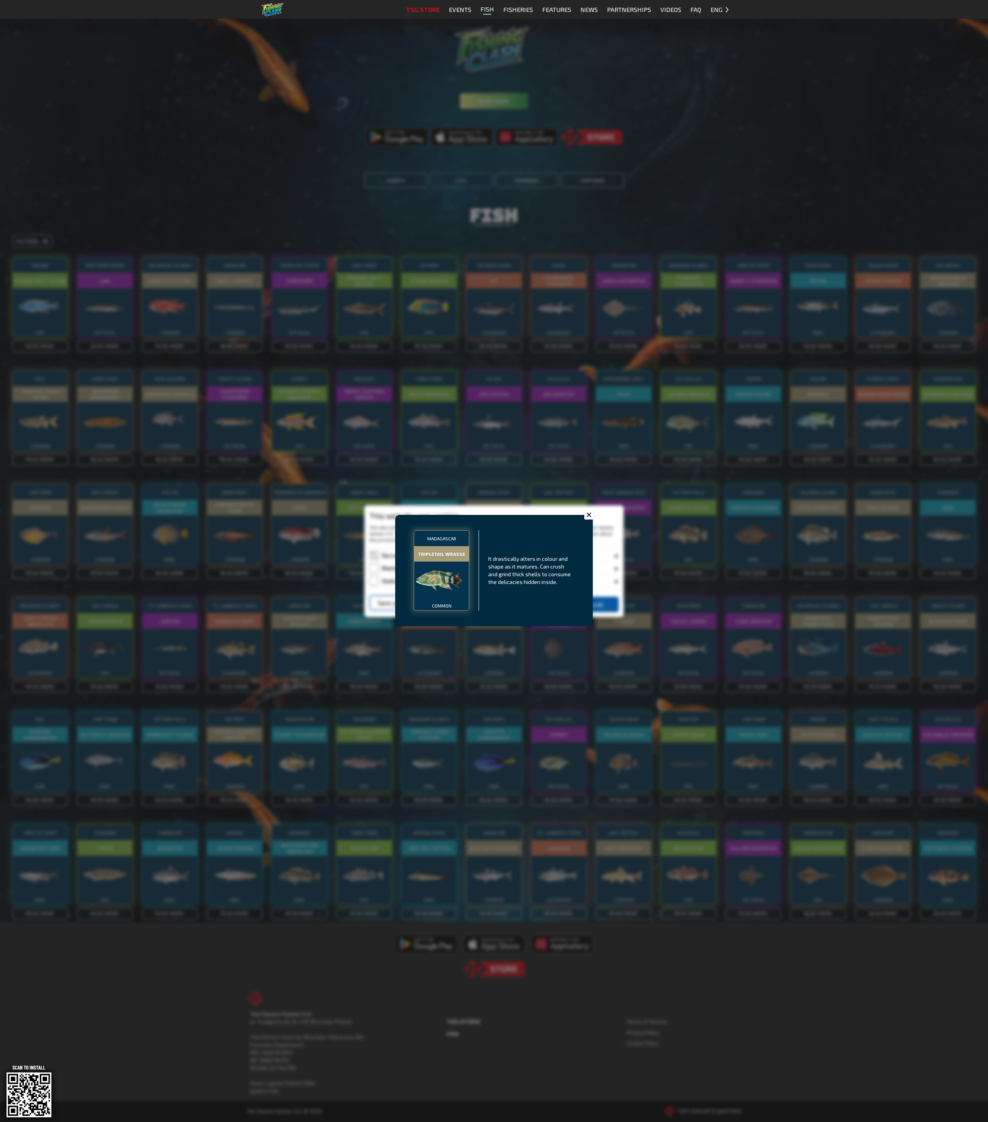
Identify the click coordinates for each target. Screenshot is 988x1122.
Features (556, 9)
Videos (670, 9)
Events (460, 9)
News (589, 9)
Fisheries (518, 9)
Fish (487, 9)
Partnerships (629, 9)
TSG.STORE (423, 9)
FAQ (695, 9)
